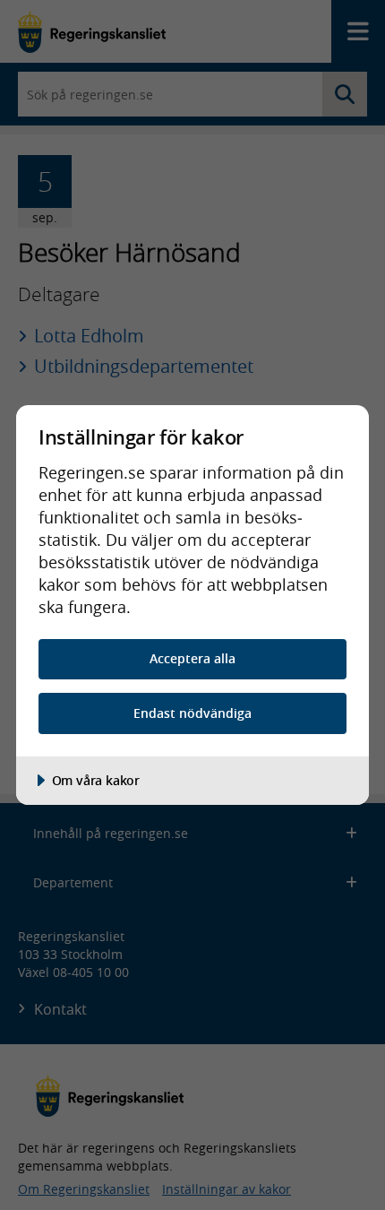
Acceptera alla (192, 658)
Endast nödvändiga (192, 713)
